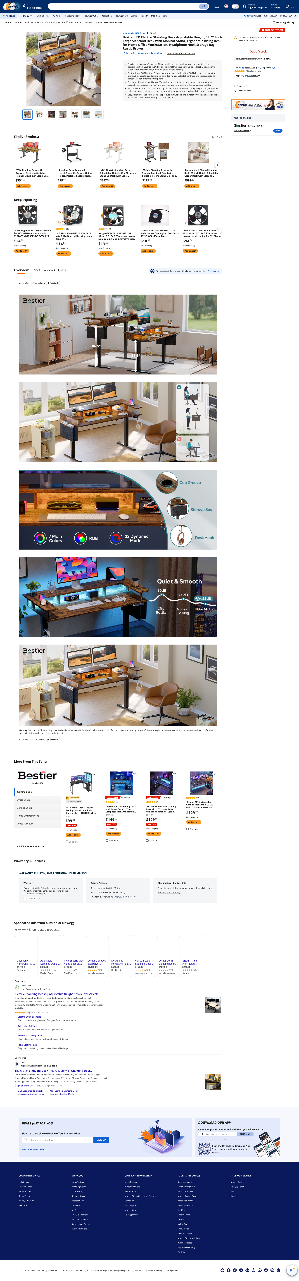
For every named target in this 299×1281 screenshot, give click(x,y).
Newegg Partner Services (188, 1196)
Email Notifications (80, 1219)
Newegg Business (238, 1182)
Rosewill (233, 1196)
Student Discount (185, 1233)
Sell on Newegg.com (186, 1186)
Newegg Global (237, 1186)
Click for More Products (30, 846)
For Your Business (185, 1191)
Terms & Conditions (70, 1270)
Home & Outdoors (24, 22)
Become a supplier (186, 1182)
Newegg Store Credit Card (189, 1238)
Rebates (181, 1219)
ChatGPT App (183, 1228)
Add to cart (22, 186)
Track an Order (25, 1186)
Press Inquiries (131, 1205)
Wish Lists (76, 1205)
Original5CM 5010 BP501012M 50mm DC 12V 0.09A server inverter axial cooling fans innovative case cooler (117, 236)
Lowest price (112, 798)
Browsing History (79, 1186)
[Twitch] (266, 1270)
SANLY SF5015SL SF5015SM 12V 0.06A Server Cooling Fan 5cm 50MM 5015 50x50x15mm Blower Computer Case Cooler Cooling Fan (160, 233)
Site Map (181, 1210)
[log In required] (94, 773)
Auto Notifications (79, 1228)
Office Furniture (72, 22)
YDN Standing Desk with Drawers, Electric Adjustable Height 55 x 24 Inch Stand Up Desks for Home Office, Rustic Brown (32, 173)
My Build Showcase (80, 1214)
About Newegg (131, 1182)
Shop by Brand (184, 1214)
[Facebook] (228, 1270)
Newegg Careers (132, 1210)
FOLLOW (278, 130)
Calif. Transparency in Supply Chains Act (125, 1270)
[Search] (203, 6)
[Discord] (272, 1270)
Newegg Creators (185, 1205)
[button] (33, 6)
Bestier (88, 22)
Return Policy (24, 1196)
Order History (77, 1191)
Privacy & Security (26, 1200)
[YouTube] (259, 1270)
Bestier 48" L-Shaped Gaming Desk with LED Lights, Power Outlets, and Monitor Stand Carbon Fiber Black (161, 809)
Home (8, 22)
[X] (234, 1270)
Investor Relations (132, 1186)
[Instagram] (241, 1270)
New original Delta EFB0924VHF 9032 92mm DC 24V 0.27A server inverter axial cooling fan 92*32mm (202, 233)
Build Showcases (185, 1242)
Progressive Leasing (186, 1247)
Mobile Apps (183, 1224)
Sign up (101, 1139)
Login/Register (78, 1182)
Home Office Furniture (48, 22)
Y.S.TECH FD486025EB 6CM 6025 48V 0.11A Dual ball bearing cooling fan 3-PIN (75, 236)
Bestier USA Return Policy (123, 896)
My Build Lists (77, 1210)
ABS (232, 1191)
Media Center (130, 1191)
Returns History (78, 1196)
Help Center (24, 1182)
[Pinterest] (253, 1270)
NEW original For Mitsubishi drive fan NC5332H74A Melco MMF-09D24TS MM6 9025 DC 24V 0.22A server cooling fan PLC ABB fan (32, 233)
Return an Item (25, 1191)
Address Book (78, 1200)
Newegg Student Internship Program (140, 1196)
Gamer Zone (130, 1200)
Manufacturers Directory (169, 892)
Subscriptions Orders (81, 1224)
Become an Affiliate (186, 1200)
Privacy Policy (86, 1270)
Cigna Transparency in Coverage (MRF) (161, 1270)
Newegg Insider (131, 1214)
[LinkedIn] (247, 1270)
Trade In (181, 1252)
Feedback (53, 283)
